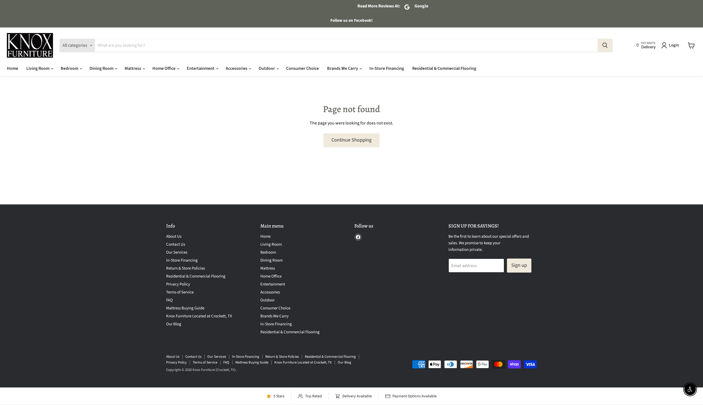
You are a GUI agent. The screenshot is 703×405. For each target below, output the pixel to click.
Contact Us (175, 244)
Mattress (133, 68)
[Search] (605, 45)
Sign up (519, 265)
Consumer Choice (302, 68)
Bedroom (70, 68)
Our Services (176, 252)
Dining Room (102, 68)
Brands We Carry (343, 68)
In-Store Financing (386, 68)
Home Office (164, 68)
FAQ (169, 300)
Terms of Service (180, 292)
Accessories (237, 68)
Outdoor (267, 68)
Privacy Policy (178, 284)
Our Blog (173, 324)
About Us (174, 236)
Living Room (38, 68)
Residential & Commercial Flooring (444, 68)
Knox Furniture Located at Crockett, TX (199, 316)
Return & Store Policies (185, 268)
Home (12, 68)
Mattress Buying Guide (185, 308)
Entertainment (201, 68)
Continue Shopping (351, 140)
